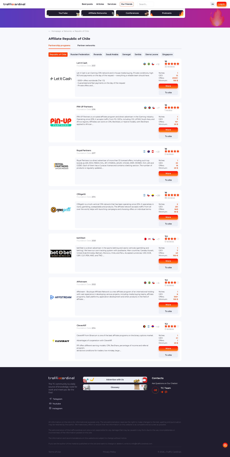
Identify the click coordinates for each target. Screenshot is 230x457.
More (168, 86)
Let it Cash (82, 63)
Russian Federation (80, 54)
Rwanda (98, 54)
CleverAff (81, 325)
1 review (168, 110)
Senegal (126, 54)
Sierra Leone (151, 54)
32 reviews (170, 67)
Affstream (82, 282)
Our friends (126, 4)
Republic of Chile (58, 54)
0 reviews (169, 242)
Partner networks (86, 45)
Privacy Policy (109, 452)
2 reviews (169, 154)
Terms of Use (55, 452)
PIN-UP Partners (85, 107)
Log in (222, 4)
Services (112, 4)
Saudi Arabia (112, 54)
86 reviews (170, 198)
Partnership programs (59, 45)
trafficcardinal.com (78, 430)
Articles (100, 4)
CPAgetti (81, 194)
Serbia (138, 54)
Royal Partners (84, 150)
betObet (81, 238)
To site (168, 92)
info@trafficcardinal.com (141, 444)
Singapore (167, 54)
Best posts (87, 4)
